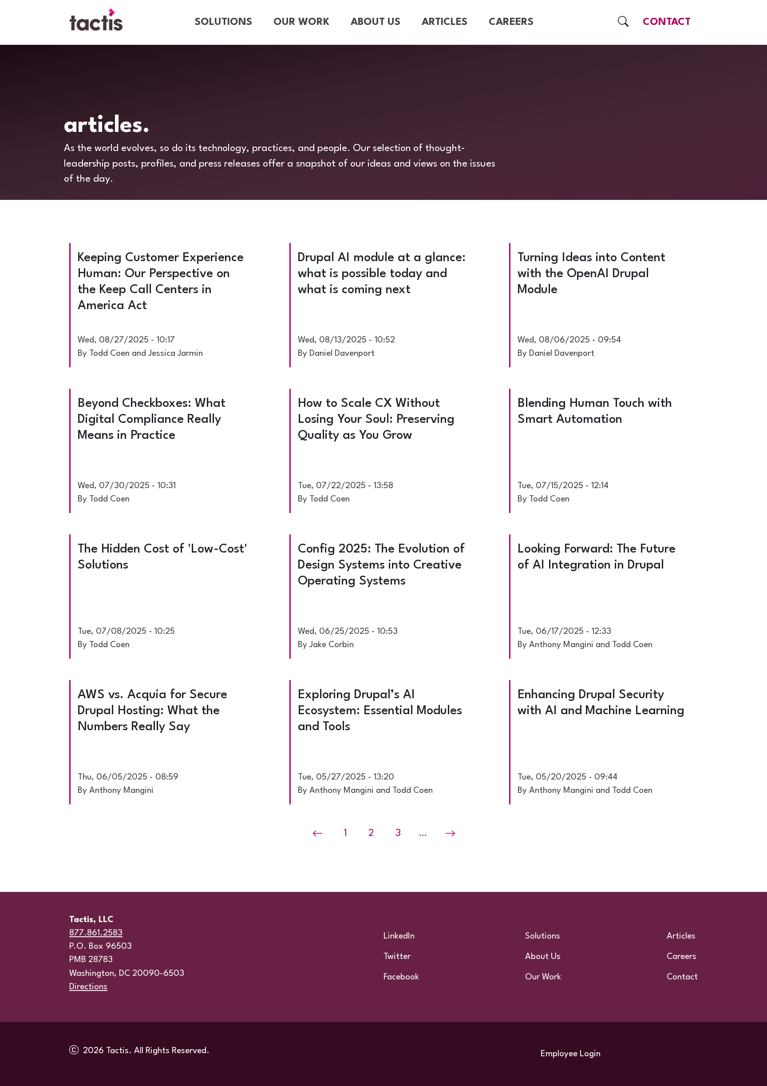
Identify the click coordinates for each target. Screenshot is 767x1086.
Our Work (543, 977)
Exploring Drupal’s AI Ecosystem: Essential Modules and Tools (380, 711)
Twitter (397, 956)
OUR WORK (301, 22)
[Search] (623, 23)
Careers (681, 956)
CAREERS (511, 22)
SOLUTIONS (223, 22)
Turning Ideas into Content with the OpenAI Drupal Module (591, 274)
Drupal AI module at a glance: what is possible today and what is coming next (382, 274)
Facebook (401, 977)
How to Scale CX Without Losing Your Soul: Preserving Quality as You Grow (376, 420)
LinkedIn (399, 936)
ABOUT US (375, 22)
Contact (682, 977)
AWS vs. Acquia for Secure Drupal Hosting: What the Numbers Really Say (152, 711)
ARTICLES (444, 22)
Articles (681, 936)
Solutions (542, 936)
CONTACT (667, 22)
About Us (543, 956)
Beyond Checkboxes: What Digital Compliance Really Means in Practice (151, 420)
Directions (88, 987)
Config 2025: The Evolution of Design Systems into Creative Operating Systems (381, 565)
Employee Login (571, 1054)
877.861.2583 (96, 933)
